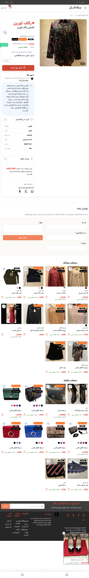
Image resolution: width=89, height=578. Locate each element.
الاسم (83, 222)
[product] (76, 545)
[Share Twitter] (26, 192)
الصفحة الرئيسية (81, 15)
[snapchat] (84, 520)
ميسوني (19, 328)
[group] (63, 42)
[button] (85, 7)
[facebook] (78, 515)
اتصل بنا (81, 2)
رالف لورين (41, 291)
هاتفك (83, 243)
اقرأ (13, 52)
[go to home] (66, 575)
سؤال (40, 222)
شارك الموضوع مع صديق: (26, 187)
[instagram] (68, 515)
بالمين (86, 408)
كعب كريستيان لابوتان (77, 559)
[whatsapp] (84, 515)
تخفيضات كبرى (83, 271)
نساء (71, 15)
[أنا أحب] (70, 269)
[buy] (69, 298)
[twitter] (73, 515)
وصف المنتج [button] (25, 158)
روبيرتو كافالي (62, 328)
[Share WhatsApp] (77, 2)
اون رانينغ (85, 483)
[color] (86, 288)
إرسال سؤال (23, 237)
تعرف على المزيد (23, 80)
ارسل (5, 506)
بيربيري (86, 291)
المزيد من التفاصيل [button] (22, 119)
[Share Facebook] (20, 192)
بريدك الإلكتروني (80, 233)
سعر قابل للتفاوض (38, 268)
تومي (64, 483)
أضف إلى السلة (16, 67)
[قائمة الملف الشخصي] (22, 575)
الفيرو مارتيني (40, 328)
